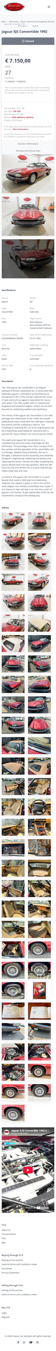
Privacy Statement (10, 1272)
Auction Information (28, 143)
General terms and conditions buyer (19, 1264)
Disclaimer (7, 1268)
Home (3, 22)
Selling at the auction (12, 1290)
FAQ (4, 1238)
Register (6, 1317)
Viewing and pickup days (28, 150)
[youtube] (30, 1342)
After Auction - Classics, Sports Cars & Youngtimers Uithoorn (32, 22)
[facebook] (18, 1342)
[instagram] (37, 1342)
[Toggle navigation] (49, 7)
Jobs (4, 1242)
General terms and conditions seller (19, 1294)
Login (4, 1313)
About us (6, 1230)
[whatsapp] (24, 1342)
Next (34, 26)
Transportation (9, 1234)
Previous (23, 26)
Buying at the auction (12, 1260)
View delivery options (22, 117)
